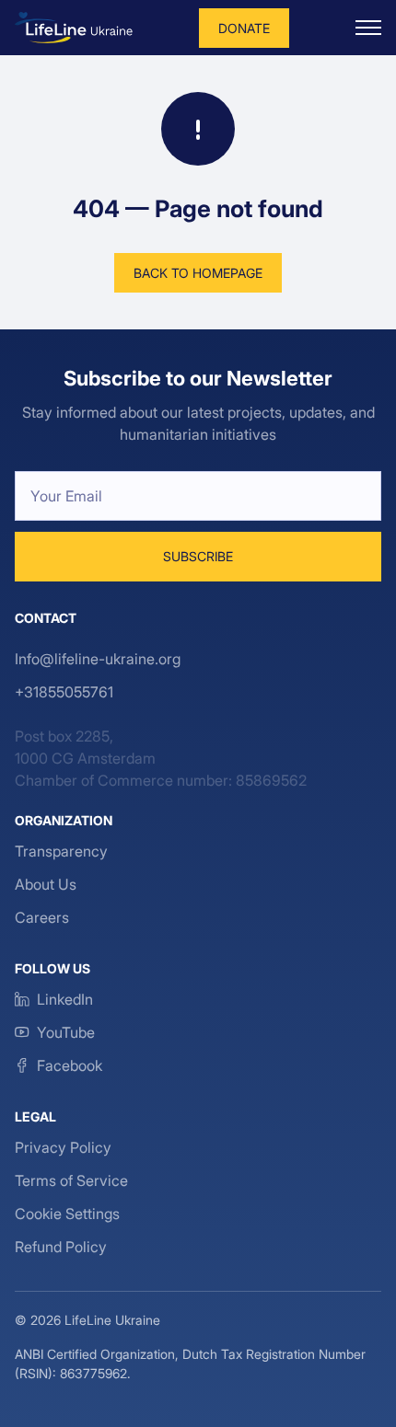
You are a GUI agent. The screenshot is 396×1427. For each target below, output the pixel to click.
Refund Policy (61, 1246)
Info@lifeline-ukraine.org (98, 659)
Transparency (61, 851)
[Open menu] (368, 27)
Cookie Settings (67, 1213)
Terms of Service (71, 1180)
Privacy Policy (63, 1147)
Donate (244, 28)
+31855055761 (64, 692)
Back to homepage (198, 273)
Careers (42, 917)
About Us (45, 884)
